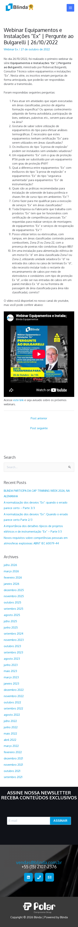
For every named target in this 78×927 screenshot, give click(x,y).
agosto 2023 (12, 658)
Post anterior (39, 418)
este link (18, 400)
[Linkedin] (28, 877)
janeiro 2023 (11, 683)
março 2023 (11, 677)
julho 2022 (10, 721)
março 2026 (11, 571)
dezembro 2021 (13, 758)
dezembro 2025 (14, 590)
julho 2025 (10, 621)
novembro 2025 (14, 596)
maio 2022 (10, 733)
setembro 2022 (13, 708)
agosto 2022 (12, 714)
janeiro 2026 (11, 583)
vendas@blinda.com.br (39, 862)
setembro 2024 (13, 633)
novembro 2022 (14, 696)
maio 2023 (10, 671)
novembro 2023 (14, 639)
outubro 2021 (12, 771)
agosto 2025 (12, 615)
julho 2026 (10, 565)
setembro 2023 (13, 652)
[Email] (49, 877)
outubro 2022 (12, 702)
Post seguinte (39, 428)
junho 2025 (11, 627)
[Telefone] (39, 877)
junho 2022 (11, 727)
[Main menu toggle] (70, 8)
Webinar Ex (11, 49)
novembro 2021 (13, 764)
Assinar (60, 820)
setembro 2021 (13, 777)
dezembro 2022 (14, 689)
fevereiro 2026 (13, 577)
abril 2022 (10, 739)
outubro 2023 (12, 646)
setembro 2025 (13, 608)
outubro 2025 (12, 602)
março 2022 (11, 745)
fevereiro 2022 (13, 752)
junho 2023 (11, 665)
